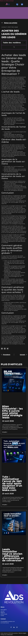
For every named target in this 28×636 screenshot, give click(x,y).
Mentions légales (22, 633)
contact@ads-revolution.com (8, 621)
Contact (2, 615)
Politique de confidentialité (7, 634)
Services (2, 611)
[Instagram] (17, 627)
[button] (22, 4)
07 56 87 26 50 (5, 623)
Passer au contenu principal (7, 0)
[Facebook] (11, 627)
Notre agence (4, 609)
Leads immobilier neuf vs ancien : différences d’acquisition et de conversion (13, 555)
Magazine (3, 612)
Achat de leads (4, 614)
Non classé (15, 27)
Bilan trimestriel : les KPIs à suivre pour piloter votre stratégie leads (12, 412)
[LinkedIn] (14, 627)
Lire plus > (4, 432)
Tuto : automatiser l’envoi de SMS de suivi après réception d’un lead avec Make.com (12, 483)
